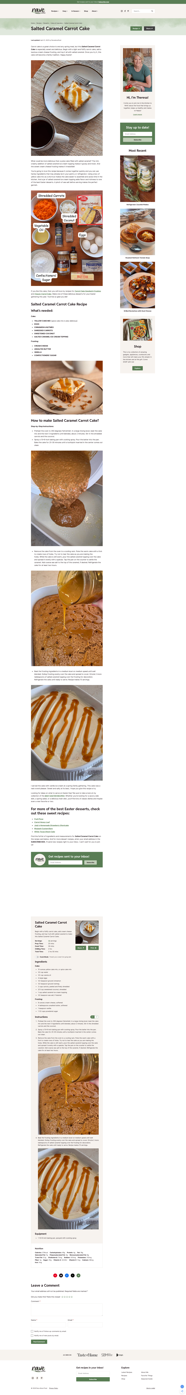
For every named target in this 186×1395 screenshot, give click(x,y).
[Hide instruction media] (96, 1016)
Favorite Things (146, 1375)
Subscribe (90, 862)
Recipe (135, 28)
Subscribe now (104, 2)
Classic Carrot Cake (43, 294)
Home (33, 23)
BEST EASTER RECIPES (55, 796)
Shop (86, 11)
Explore (137, 368)
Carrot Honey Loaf (42, 822)
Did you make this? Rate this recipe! (45, 1297)
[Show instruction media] (92, 1016)
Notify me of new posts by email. (46, 1335)
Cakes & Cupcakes (57, 23)
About (94, 11)
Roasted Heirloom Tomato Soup (138, 258)
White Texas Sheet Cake (44, 832)
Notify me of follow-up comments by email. (50, 1331)
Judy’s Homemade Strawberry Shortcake (51, 825)
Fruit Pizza (38, 819)
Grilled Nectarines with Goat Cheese (137, 311)
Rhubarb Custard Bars (43, 829)
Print (92, 948)
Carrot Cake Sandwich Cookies (88, 291)
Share (148, 28)
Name (34, 1320)
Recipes (54, 11)
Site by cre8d (150, 1388)
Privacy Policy (53, 1388)
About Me (144, 1372)
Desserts (46, 23)
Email (71, 1320)
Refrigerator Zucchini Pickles (138, 205)
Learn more (137, 114)
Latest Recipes (126, 1372)
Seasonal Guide (146, 1379)
